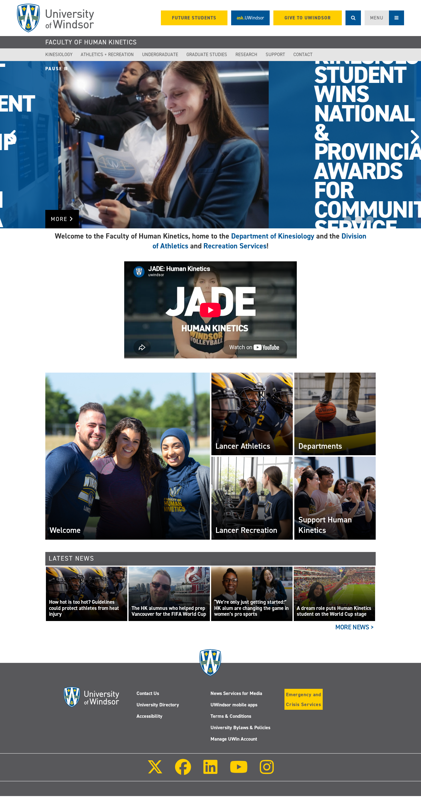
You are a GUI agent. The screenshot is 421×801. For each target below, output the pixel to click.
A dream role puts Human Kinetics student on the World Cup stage (334, 611)
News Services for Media (236, 693)
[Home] (55, 18)
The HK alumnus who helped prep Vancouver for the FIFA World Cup (169, 611)
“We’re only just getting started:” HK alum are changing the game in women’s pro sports (251, 608)
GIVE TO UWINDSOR (307, 18)
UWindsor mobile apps (234, 704)
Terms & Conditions (231, 716)
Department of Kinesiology (272, 236)
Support (275, 54)
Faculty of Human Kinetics (91, 42)
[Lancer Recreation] (252, 498)
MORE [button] (60, 219)
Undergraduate (160, 54)
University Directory (158, 704)
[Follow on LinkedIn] (210, 771)
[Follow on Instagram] (267, 771)
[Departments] (335, 413)
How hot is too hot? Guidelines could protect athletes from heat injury (84, 608)
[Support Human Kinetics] (335, 498)
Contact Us (148, 693)
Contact (303, 54)
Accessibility (149, 716)
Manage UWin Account (234, 739)
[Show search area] (353, 17)
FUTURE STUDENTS (194, 18)
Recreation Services (235, 246)
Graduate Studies (206, 54)
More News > (354, 627)
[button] (9, 145)
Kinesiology (58, 54)
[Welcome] (127, 455)
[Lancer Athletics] (252, 413)
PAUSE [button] (54, 69)
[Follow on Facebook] (183, 771)
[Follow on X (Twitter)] (155, 771)
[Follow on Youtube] (238, 771)
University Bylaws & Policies (240, 727)
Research (246, 54)
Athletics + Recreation (107, 54)
